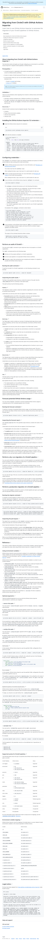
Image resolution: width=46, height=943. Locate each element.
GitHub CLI (8, 83)
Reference (6, 542)
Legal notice (5, 55)
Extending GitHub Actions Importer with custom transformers (19, 482)
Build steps (5, 319)
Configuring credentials (10, 157)
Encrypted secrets (35, 366)
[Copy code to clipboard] (42, 127)
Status (24, 938)
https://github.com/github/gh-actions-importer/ (29, 887)
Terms (17, 938)
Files (3, 374)
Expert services (33, 938)
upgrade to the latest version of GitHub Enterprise (17, 16)
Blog (38, 938)
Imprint (12, 938)
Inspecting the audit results (10, 277)
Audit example (5, 645)
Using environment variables (10, 551)
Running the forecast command (11, 407)
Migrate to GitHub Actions (15, 10)
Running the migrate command (11, 495)
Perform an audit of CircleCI (12, 244)
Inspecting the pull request (10, 518)
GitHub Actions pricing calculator (11, 440)
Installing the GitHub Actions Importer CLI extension (20, 120)
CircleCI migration (34, 10)
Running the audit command (10, 265)
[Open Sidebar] (1, 10)
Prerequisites (6, 69)
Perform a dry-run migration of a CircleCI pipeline (19, 457)
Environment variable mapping (11, 820)
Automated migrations (25, 10)
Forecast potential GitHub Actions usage (16, 398)
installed (13, 81)
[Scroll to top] (43, 940)
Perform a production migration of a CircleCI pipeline (20, 487)
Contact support (7, 928)
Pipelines (4, 287)
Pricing (27, 938)
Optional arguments (8, 596)
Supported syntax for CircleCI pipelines (13, 754)
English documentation (32, 3)
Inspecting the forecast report (11, 420)
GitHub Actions (6, 10)
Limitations (5, 92)
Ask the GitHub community (9, 926)
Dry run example (5, 670)
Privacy (20, 938)
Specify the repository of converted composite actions (13, 686)
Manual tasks (5, 106)
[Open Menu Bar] (44, 7)
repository (11, 816)
